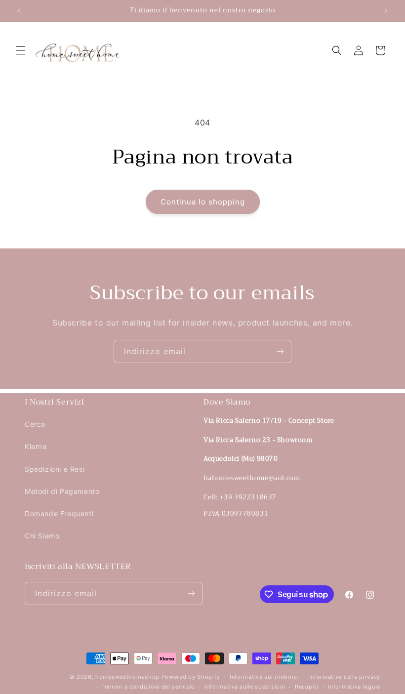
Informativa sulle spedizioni (245, 686)
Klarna (36, 446)
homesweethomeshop (127, 676)
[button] (21, 50)
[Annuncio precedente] (19, 11)
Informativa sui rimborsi (264, 676)
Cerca (35, 424)
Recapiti (307, 686)
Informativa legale (354, 686)
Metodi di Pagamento (62, 491)
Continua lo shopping (203, 201)
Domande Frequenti (59, 513)
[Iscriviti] (280, 351)
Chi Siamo (42, 535)
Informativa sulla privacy (345, 676)
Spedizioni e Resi (54, 469)
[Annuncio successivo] (386, 11)
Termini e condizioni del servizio (148, 686)
